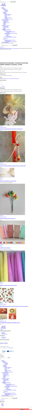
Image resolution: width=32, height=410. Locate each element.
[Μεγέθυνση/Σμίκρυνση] (0, 407)
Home (1, 48)
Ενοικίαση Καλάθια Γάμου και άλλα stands (10, 41)
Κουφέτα (4, 37)
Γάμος (4, 39)
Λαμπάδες (6, 10)
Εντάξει (22, 409)
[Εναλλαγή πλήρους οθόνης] (1, 407)
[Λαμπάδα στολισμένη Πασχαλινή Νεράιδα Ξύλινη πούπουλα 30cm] (12, 125)
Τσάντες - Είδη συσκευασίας (14, 48)
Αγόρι (7, 34)
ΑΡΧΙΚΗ (3, 7)
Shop (2, 48)
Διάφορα (4, 23)
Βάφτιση (4, 30)
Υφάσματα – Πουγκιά (8, 17)
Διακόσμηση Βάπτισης (8, 36)
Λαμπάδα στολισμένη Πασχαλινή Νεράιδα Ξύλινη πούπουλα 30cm (11, 128)
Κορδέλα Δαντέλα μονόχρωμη (5, 247)
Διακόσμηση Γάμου (7, 40)
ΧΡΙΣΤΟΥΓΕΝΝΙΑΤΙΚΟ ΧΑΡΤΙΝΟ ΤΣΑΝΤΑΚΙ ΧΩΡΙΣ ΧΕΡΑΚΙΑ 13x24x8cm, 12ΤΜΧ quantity (13, 72)
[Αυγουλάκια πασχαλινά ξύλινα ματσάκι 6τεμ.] (12, 214)
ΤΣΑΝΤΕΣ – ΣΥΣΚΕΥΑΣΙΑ (5, 25)
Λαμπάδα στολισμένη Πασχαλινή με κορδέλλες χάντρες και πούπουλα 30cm (13, 165)
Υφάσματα (6, 11)
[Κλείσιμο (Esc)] (2, 407)
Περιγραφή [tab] (3, 86)
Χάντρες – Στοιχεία (5, 20)
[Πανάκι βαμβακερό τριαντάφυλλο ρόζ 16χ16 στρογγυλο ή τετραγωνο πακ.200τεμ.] (6, 302)
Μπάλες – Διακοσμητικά (8, 14)
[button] (0, 0)
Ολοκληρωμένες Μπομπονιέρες (11, 31)
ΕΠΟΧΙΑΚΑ (3, 8)
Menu (2, 404)
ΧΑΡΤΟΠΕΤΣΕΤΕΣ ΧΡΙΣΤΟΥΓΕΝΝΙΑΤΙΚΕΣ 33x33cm (10, 322)
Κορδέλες (6, 18)
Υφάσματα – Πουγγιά (6, 22)
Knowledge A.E (11, 347)
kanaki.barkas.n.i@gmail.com (4, 343)
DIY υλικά (8, 32)
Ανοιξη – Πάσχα (5, 9)
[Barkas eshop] (3, 6)
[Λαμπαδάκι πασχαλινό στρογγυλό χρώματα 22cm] (12, 281)
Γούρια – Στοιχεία (7, 368)
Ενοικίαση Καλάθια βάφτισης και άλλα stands (11, 33)
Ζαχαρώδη (6, 38)
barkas (4, 347)
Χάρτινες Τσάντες (5, 26)
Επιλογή (1, 179)
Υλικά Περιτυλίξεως (6, 27)
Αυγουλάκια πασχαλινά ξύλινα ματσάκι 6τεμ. (7, 218)
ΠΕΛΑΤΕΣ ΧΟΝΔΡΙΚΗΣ (5, 42)
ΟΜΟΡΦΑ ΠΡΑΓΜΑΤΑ (5, 19)
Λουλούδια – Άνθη (5, 21)
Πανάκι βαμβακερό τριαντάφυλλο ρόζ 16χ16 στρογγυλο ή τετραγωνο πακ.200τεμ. (14, 306)
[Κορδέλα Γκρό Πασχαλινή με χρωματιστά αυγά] (7, 177)
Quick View (1, 162)
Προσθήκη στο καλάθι (3, 127)
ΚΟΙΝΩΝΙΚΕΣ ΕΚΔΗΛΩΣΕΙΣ (6, 29)
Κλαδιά (6, 16)
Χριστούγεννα (5, 13)
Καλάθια (4, 28)
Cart (2, 405)
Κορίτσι (8, 35)
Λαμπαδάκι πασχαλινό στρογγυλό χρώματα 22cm (8, 285)
